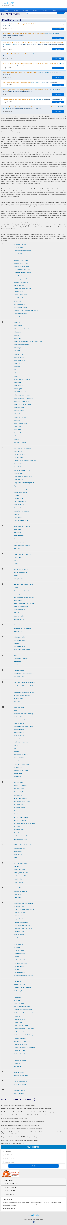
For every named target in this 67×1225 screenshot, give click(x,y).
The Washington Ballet (20, 1044)
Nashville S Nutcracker (20, 785)
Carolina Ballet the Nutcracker (22, 448)
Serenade (16, 957)
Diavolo (16, 539)
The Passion (17, 997)
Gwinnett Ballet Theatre (21, 606)
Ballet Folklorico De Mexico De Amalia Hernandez (28, 341)
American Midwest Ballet (21, 282)
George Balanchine (19, 610)
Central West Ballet (19, 454)
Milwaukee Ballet (19, 729)
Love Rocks (17, 701)
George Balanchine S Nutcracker (23, 584)
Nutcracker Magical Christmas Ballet (24, 823)
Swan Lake (17, 938)
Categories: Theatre (10, 1187)
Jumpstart (17, 665)
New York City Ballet (19, 792)
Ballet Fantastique (19, 411)
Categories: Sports (9, 1180)
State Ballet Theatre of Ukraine (23, 928)
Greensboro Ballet (19, 619)
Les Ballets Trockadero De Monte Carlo (25, 683)
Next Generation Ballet (20, 839)
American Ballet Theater (21, 260)
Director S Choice (19, 542)
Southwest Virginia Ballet (21, 922)
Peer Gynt (16, 866)
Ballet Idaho (17, 351)
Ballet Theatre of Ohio (20, 423)
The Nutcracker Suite (20, 1038)
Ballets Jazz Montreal (20, 442)
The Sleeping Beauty (20, 1060)
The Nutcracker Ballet (20, 1032)
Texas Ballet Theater (20, 984)
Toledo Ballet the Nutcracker (22, 1041)
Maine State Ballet (19, 736)
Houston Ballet (18, 631)
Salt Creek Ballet (18, 944)
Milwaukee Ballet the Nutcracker (23, 726)
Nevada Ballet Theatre (20, 798)
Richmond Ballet (18, 888)
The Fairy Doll (18, 1022)
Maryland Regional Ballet (21, 770)
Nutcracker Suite (19, 829)
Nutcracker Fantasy (19, 807)
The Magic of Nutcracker (21, 1025)
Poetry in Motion (18, 882)
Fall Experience (18, 579)
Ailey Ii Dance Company (21, 298)
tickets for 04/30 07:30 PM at (32, 99)
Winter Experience (19, 1093)
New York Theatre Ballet (21, 817)
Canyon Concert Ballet (20, 492)
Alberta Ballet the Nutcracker (22, 250)
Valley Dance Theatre (20, 1084)
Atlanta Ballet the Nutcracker (22, 273)
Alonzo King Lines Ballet (21, 279)
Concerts (16, 10)
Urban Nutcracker (19, 1072)
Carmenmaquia (18, 498)
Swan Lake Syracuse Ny (20, 941)
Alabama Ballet (18, 317)
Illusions (16, 643)
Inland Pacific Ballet (19, 646)
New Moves (17, 814)
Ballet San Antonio (19, 360)
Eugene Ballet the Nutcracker (22, 554)
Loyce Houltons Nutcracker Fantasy (24, 692)
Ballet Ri (16, 439)
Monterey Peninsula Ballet (21, 764)
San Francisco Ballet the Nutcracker (24, 909)
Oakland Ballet (18, 854)
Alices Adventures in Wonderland (23, 257)
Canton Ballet (18, 517)
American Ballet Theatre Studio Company (26, 310)
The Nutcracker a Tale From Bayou (24, 1028)
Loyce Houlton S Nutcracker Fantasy (24, 686)
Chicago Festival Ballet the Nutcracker (25, 460)
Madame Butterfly (19, 707)
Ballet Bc (16, 335)
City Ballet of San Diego (20, 489)
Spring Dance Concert (20, 963)
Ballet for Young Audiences (22, 414)
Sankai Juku (17, 947)
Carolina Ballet (18, 451)
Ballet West (17, 366)
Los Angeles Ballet (19, 689)
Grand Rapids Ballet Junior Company (24, 603)
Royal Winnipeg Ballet (20, 891)
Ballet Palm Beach (19, 354)
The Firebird (17, 1063)
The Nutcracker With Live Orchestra (24, 1047)
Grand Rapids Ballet (19, 594)
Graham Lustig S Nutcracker (22, 591)
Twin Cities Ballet (19, 1003)
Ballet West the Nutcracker (21, 401)
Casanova (16, 495)
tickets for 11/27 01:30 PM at (33, 54)
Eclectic (16, 560)
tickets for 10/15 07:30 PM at (32, 34)
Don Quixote (17, 532)
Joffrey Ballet (17, 662)
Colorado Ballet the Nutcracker (23, 476)
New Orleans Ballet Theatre (22, 801)
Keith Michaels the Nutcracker (22, 674)
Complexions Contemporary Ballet (24, 482)
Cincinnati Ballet (18, 464)
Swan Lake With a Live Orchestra (23, 975)
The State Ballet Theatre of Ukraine (24, 1013)
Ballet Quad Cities (19, 357)
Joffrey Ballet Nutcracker (21, 658)
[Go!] (61, 12)
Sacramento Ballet (19, 906)
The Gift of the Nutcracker (21, 1054)
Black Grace (17, 426)
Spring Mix (17, 969)
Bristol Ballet (17, 429)
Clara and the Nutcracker (21, 508)
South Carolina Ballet (20, 960)
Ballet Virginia (18, 389)
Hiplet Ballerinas (18, 625)
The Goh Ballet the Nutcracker (22, 988)
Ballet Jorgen (17, 420)
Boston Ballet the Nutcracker (22, 379)
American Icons (18, 291)
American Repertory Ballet (21, 266)
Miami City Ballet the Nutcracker (23, 720)
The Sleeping (17, 981)
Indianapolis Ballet (19, 637)
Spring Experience (19, 972)
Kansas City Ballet (19, 670)
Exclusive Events (9, 1194)
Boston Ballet (17, 382)
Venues (35, 10)
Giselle (16, 587)
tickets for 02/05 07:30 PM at (30, 82)
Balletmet (16, 373)
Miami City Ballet (19, 723)
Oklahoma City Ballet (20, 848)
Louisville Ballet (18, 698)
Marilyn (16, 745)
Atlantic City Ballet (19, 285)
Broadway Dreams (19, 433)
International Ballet (19, 640)
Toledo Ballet (17, 1066)
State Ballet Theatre (19, 931)
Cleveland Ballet (18, 473)
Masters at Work (18, 717)
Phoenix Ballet (18, 879)
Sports (6, 10)
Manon (16, 710)
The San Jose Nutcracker (21, 1050)
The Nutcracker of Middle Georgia (24, 1035)
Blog (54, 10)
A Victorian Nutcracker (20, 307)
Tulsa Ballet (17, 1000)
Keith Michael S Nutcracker (22, 677)
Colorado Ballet (18, 479)
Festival (45, 10)
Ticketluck (12, 4)
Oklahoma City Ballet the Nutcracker (24, 845)
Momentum (17, 761)
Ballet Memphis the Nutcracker (23, 395)
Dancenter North (19, 536)
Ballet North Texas (19, 436)
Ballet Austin (17, 332)
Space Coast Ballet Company (22, 925)
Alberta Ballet (18, 254)
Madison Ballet (18, 773)
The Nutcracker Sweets (20, 1057)
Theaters (25, 10)
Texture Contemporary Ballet (22, 1006)
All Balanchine (18, 301)
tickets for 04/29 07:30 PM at (32, 90)
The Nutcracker (18, 994)
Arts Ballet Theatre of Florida (22, 269)
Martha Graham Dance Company (23, 713)
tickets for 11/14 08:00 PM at (33, 44)
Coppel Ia (16, 514)
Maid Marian (17, 751)
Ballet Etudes (17, 338)
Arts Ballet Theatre (19, 304)
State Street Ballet (19, 934)
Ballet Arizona (18, 326)
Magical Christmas (19, 739)
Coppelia (16, 486)
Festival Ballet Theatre (20, 572)
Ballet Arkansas (18, 385)
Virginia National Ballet (20, 1081)
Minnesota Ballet (19, 732)
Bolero (16, 376)
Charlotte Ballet (18, 457)
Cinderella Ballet (18, 467)
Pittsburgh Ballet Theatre (21, 873)
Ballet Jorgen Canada (20, 417)
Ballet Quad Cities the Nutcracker (23, 398)
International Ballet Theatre (22, 649)
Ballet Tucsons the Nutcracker (22, 404)
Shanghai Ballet (18, 916)
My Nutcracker (18, 767)
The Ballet (17, 1016)
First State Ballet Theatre (21, 569)
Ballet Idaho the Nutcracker (22, 392)
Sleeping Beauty (18, 919)
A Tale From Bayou (19, 247)
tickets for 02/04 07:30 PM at (32, 73)
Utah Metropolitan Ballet (21, 1075)
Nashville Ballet (18, 782)
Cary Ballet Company (20, 501)
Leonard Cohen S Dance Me (22, 695)
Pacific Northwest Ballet (21, 863)
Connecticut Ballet (19, 505)
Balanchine (17, 322)
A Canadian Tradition (20, 244)
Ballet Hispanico (18, 348)
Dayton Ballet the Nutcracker (22, 526)
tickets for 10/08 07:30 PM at (33, 25)
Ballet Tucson (18, 363)
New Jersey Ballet (19, 789)
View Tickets (58, 28)
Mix (15, 748)
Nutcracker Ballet (19, 804)
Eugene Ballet (18, 557)
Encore (16, 563)
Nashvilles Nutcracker (20, 820)
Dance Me (17, 548)
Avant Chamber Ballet (20, 313)
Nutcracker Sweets (19, 833)
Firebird (16, 575)
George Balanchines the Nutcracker (24, 597)
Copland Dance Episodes (21, 520)
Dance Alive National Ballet (22, 545)
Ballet (15, 370)
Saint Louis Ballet (19, 950)
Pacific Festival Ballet (20, 876)
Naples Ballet (18, 795)
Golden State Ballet (19, 613)
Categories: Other (9, 1191)
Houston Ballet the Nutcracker (22, 628)
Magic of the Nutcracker (21, 742)
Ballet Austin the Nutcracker (22, 329)
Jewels (15, 655)
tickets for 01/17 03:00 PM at (33, 64)
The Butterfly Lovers (19, 1019)
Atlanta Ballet (18, 276)
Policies (41, 1219)
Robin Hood (17, 894)
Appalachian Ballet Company (22, 288)
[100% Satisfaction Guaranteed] (10, 1173)
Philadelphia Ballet (19, 869)
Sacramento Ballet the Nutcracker (24, 903)
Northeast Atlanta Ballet (21, 836)
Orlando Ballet (18, 851)
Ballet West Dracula (19, 407)
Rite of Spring (18, 897)
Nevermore (17, 811)
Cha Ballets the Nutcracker (21, 511)
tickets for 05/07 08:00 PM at (33, 107)
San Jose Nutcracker (19, 953)
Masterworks (17, 776)
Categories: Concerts (10, 1183)
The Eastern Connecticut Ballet (23, 1010)
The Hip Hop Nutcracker (21, 991)
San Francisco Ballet (19, 912)
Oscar (15, 857)
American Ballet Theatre (21, 263)
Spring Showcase (19, 966)
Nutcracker (17, 826)
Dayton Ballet (18, 529)
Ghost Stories (18, 600)
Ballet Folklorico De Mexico (21, 344)
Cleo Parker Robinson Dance (22, 470)
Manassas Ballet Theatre (21, 754)
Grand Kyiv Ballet (19, 616)
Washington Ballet (19, 1090)
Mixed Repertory (18, 758)
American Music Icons (20, 295)
